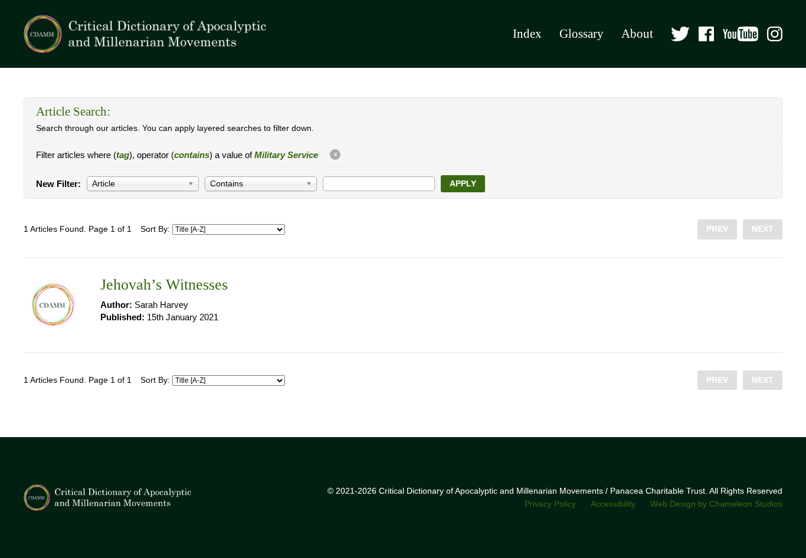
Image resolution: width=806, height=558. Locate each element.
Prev (717, 229)
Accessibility (613, 504)
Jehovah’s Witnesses (164, 284)
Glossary (581, 34)
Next (763, 229)
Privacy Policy (550, 504)
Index (527, 34)
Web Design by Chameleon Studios (716, 504)
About (637, 34)
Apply (463, 183)
